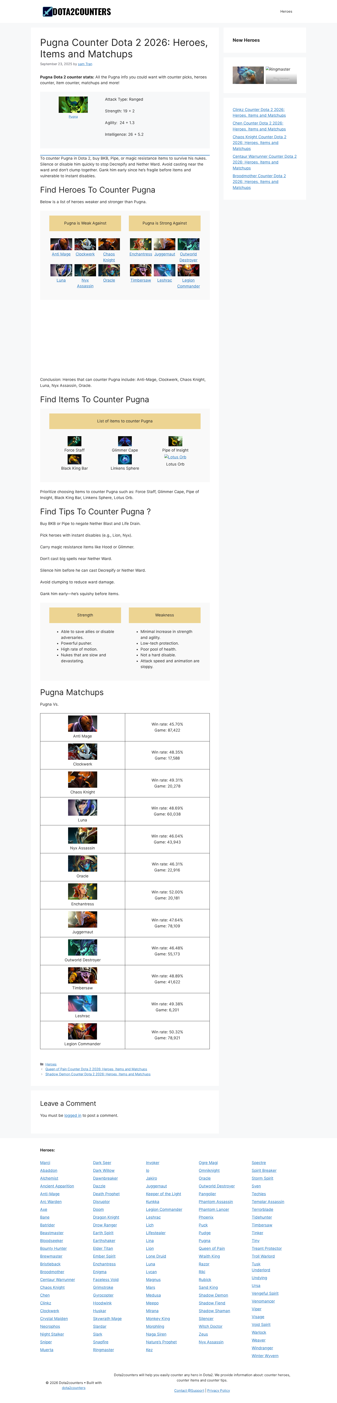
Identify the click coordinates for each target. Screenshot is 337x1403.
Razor (204, 1264)
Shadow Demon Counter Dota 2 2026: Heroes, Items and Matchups (98, 1074)
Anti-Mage (50, 1194)
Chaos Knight (52, 1287)
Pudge (205, 1233)
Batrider (47, 1225)
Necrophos (50, 1326)
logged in (72, 1115)
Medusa (153, 1295)
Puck (203, 1225)
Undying (259, 1277)
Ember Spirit (104, 1256)
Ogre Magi (208, 1162)
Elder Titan (103, 1248)
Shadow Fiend (212, 1303)
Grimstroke (103, 1287)
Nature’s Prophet (161, 1342)
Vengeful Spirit (265, 1293)
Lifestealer (156, 1233)
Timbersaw (140, 280)
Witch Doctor (210, 1326)
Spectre (259, 1162)
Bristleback (50, 1264)
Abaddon (48, 1170)
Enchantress (141, 254)
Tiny (256, 1240)
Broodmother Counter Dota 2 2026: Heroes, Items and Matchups (259, 182)
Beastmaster (52, 1233)
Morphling (155, 1326)
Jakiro (151, 1178)
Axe (43, 1209)
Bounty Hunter (53, 1248)
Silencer (206, 1318)
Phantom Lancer (214, 1209)
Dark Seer (102, 1162)
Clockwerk (85, 254)
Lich (150, 1225)
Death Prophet (106, 1194)
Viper (256, 1309)
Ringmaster (281, 78)
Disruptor (101, 1201)
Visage (258, 1316)
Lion (150, 1248)
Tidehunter (262, 1217)
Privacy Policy (218, 1390)
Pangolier (207, 1194)
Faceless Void (106, 1279)
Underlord (261, 1270)
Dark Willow (104, 1170)
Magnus (153, 1279)
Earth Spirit (103, 1233)
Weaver (258, 1340)
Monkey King (158, 1318)
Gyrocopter (103, 1295)
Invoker (152, 1162)
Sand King (208, 1287)
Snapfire (100, 1342)
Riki (202, 1272)
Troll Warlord (263, 1256)
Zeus (203, 1334)
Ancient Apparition (57, 1186)
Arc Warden (51, 1201)
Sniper (46, 1342)
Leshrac (164, 280)
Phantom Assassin (216, 1201)
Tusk (256, 1264)
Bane (45, 1217)
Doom (98, 1209)
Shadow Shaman (214, 1311)
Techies (259, 1194)
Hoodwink (102, 1303)
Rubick (205, 1279)
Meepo (152, 1303)
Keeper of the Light (163, 1194)
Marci (45, 1162)
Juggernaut (164, 254)
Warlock (259, 1332)
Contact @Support (189, 1390)
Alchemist (49, 1178)
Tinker (257, 1233)
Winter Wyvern (265, 1355)
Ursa (256, 1285)
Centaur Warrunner (57, 1279)
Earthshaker (104, 1240)
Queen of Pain (212, 1248)
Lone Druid (156, 1256)
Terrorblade (262, 1209)
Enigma (100, 1272)
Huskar (99, 1311)
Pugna (73, 116)
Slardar (99, 1326)
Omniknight (209, 1170)
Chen (45, 1295)
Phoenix (206, 1217)
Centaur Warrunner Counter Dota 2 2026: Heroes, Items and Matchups (265, 162)
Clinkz (45, 1303)
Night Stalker (52, 1334)
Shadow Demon (213, 1295)
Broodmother (52, 1272)
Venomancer (263, 1301)
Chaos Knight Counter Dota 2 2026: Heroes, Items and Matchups (259, 143)
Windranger (262, 1348)
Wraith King (209, 1256)
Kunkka (152, 1201)
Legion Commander (164, 1209)
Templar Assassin (268, 1201)
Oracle (109, 280)
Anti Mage (61, 254)
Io (147, 1170)
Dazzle (99, 1186)
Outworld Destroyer (217, 1186)
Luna (61, 280)
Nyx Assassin (211, 1342)
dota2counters (74, 1388)
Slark (97, 1334)
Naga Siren (156, 1334)
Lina (150, 1240)
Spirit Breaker (264, 1170)
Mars (150, 1287)
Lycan (151, 1272)
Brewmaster (51, 1256)
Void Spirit (261, 1324)
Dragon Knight (106, 1217)
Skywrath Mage (107, 1318)
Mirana (152, 1311)
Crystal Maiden (54, 1318)
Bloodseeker (51, 1240)
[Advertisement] (125, 339)
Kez (248, 78)
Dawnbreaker (105, 1178)
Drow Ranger (105, 1225)
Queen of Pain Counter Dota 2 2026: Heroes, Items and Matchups (96, 1069)
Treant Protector (267, 1248)
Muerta (46, 1350)
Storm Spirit (262, 1178)
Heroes (286, 11)
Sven (256, 1186)
